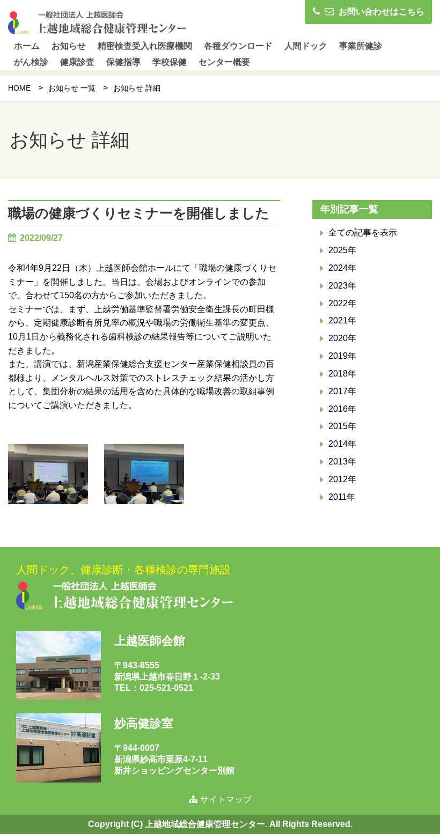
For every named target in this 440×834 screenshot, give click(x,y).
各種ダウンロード (238, 45)
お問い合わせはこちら (380, 11)
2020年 (342, 338)
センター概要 (224, 62)
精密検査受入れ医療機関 (145, 45)
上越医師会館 (149, 640)
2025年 (342, 250)
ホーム (27, 45)
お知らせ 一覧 (72, 88)
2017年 (342, 391)
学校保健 (169, 62)
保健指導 (123, 62)
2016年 (342, 409)
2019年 (342, 355)
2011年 (341, 496)
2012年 (342, 479)
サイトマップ (226, 799)
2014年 (342, 443)
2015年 (342, 426)
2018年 (342, 373)
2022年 (342, 303)
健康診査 (77, 62)
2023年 (342, 285)
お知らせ (69, 45)
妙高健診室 (143, 723)
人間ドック (305, 45)
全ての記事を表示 (362, 232)
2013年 (342, 461)
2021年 (342, 320)
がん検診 (31, 62)
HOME (19, 88)
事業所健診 (360, 45)
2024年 (342, 267)
